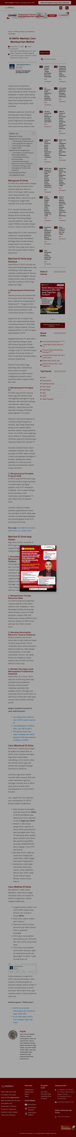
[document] (38, 568)
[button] (53, 548)
